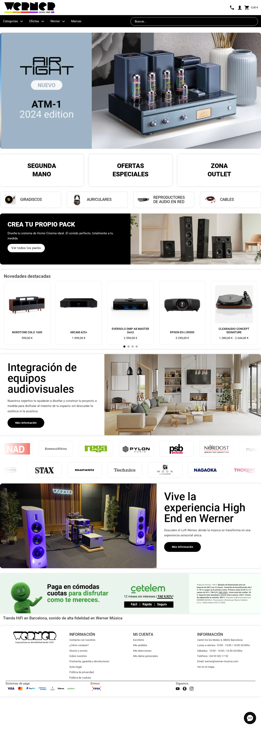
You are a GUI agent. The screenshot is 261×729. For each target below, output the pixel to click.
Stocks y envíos (78, 650)
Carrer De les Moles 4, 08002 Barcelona (219, 639)
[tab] (124, 347)
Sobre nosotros (78, 656)
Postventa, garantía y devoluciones (89, 661)
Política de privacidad (81, 672)
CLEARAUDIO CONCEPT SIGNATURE (234, 330)
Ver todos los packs (26, 248)
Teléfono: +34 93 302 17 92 (212, 656)
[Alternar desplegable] (21, 21)
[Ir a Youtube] (178, 689)
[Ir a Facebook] (185, 689)
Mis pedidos (140, 645)
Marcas (76, 21)
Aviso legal (75, 666)
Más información (26, 422)
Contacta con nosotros (82, 639)
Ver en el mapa (205, 666)
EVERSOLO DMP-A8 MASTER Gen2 (130, 330)
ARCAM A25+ (78, 332)
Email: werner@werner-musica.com (217, 661)
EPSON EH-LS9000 (182, 332)
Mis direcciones (142, 650)
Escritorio (138, 639)
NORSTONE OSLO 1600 (27, 332)
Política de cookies (80, 677)
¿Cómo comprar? (79, 645)
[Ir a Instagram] (192, 689)
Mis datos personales (145, 656)
